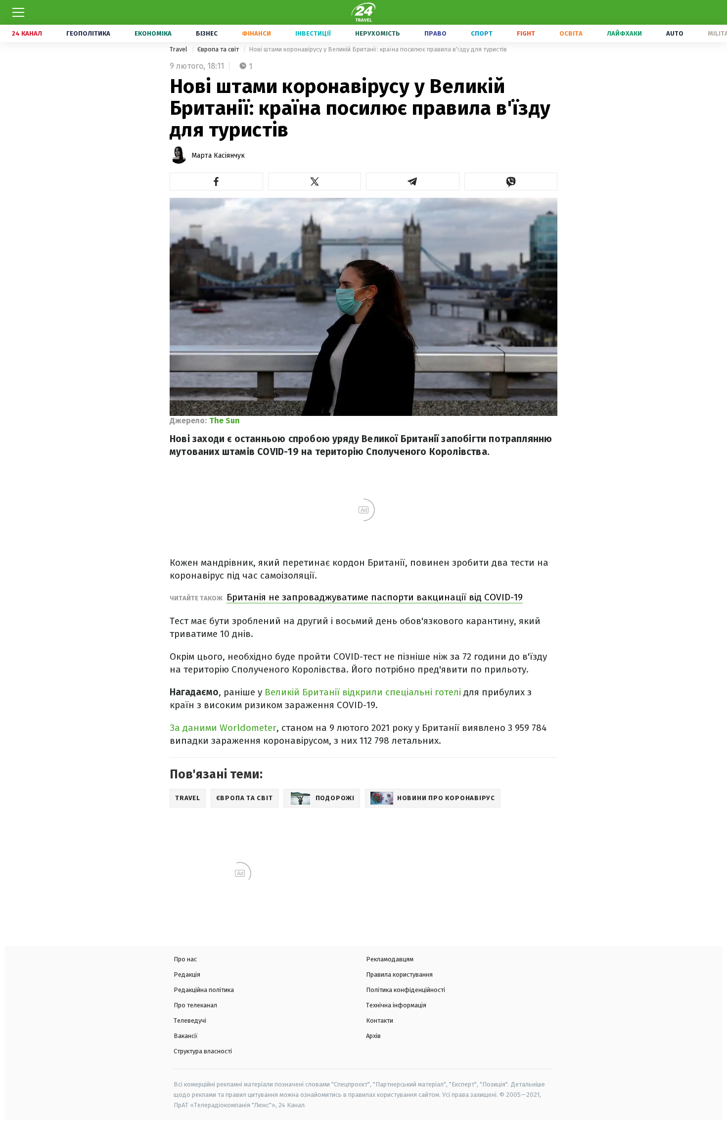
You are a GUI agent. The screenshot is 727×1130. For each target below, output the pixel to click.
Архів (373, 1036)
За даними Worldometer (223, 727)
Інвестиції (313, 33)
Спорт (482, 33)
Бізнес (207, 33)
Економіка (153, 33)
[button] (216, 181)
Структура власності (203, 1051)
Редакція (187, 974)
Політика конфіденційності (405, 990)
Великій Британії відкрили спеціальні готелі (364, 692)
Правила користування (399, 974)
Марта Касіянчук (218, 155)
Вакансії (186, 1036)
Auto (674, 33)
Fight (526, 33)
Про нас (185, 959)
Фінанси (256, 33)
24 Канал (27, 33)
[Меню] (18, 12)
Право (435, 33)
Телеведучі (190, 1020)
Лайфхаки (624, 33)
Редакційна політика (204, 990)
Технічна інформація (396, 1005)
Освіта (571, 33)
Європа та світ (218, 49)
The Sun (224, 420)
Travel (179, 49)
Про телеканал (195, 1005)
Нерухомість (377, 33)
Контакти (379, 1020)
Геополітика (88, 33)
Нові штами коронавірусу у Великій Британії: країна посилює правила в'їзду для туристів (378, 49)
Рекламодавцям (389, 959)
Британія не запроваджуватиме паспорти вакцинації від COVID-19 (375, 597)
